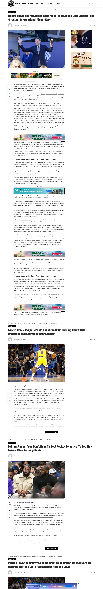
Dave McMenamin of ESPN (53, 524)
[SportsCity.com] (20, 3)
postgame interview (24, 103)
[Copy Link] (9, 93)
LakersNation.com (30, 81)
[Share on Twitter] (9, 89)
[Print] (9, 96)
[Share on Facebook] (9, 86)
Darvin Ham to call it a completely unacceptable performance (36, 517)
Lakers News (12, 12)
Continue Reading (51, 432)
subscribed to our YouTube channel (28, 195)
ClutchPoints (18, 412)
